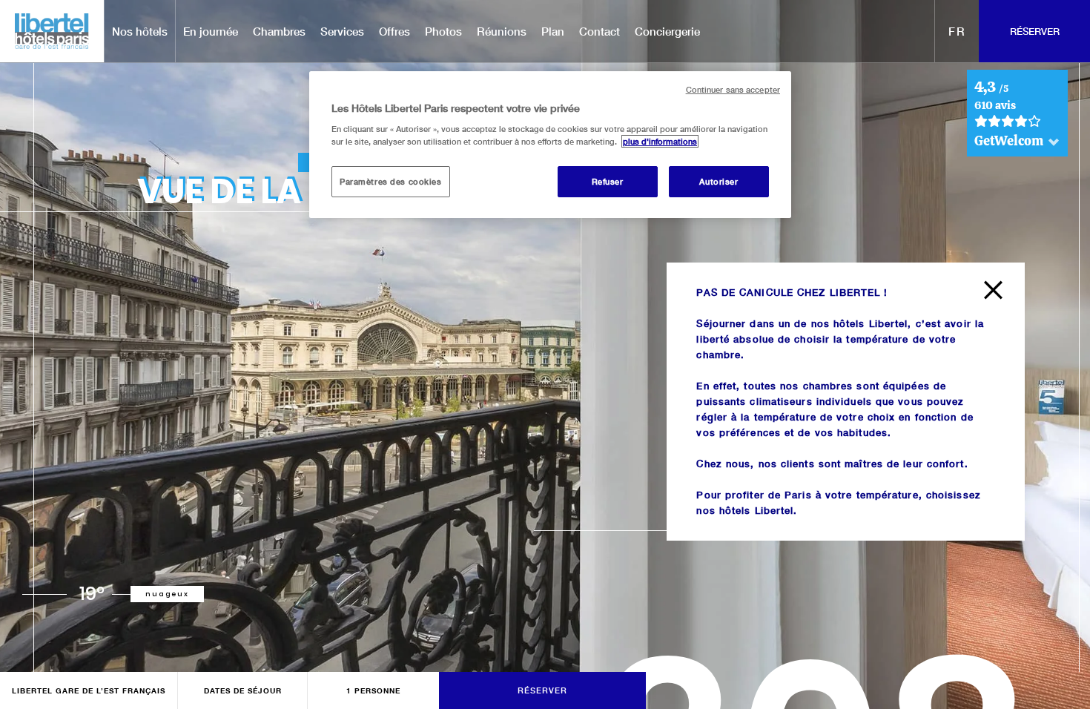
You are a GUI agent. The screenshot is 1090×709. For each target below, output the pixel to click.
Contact (599, 31)
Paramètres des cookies (391, 181)
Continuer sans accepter (733, 89)
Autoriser (718, 181)
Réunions (501, 31)
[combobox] (957, 31)
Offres (394, 31)
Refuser (608, 181)
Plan (552, 31)
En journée (210, 31)
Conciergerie (667, 31)
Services (342, 31)
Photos (443, 31)
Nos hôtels (140, 31)
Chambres (279, 31)
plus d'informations (660, 141)
